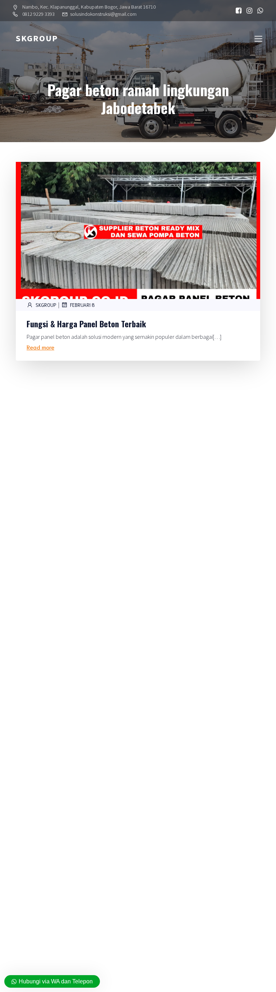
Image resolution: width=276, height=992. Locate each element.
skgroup (46, 305)
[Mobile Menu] (258, 38)
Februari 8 (82, 305)
